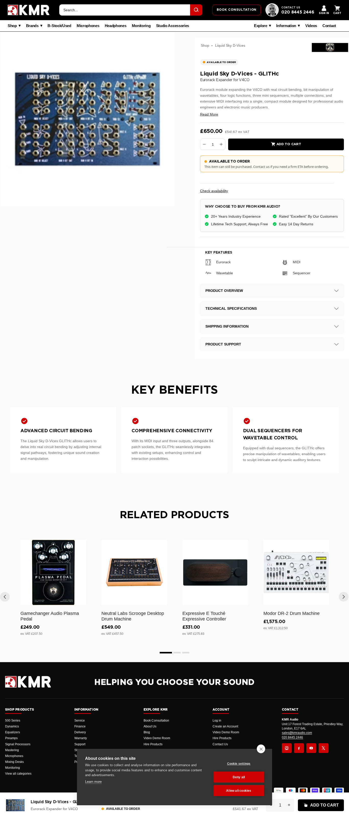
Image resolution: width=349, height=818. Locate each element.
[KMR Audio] (29, 10)
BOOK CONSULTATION (237, 9)
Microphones (88, 25)
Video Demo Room (157, 738)
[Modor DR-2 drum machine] (296, 572)
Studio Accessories (172, 25)
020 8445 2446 (297, 12)
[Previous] (5, 597)
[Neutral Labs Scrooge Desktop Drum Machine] (134, 572)
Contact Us (220, 744)
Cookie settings (239, 763)
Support (79, 744)
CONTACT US (290, 7)
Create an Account (225, 726)
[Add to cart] (80, 600)
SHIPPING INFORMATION (227, 326)
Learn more (93, 782)
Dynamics (12, 726)
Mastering (12, 750)
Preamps (11, 738)
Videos (311, 25)
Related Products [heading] (174, 515)
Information (286, 25)
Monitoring (141, 25)
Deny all (239, 777)
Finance (80, 726)
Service (79, 720)
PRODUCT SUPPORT (223, 344)
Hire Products (153, 744)
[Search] (196, 10)
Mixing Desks (14, 762)
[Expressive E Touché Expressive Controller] (215, 572)
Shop (12, 25)
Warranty (80, 738)
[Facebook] (299, 748)
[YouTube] (311, 748)
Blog (147, 732)
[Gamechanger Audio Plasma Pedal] (53, 572)
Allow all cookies (238, 790)
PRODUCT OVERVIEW (224, 291)
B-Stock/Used (59, 25)
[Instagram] (287, 748)
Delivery (80, 732)
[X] (323, 748)
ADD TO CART (324, 805)
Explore (260, 25)
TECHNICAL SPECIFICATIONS (231, 308)
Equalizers (12, 732)
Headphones (115, 25)
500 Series (12, 720)
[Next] (343, 597)
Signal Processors (17, 744)
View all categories (18, 773)
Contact (329, 25)
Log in (217, 720)
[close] (261, 749)
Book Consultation (156, 720)
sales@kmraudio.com (297, 733)
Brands (32, 25)
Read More (209, 114)
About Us (150, 726)
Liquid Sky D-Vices (230, 45)
